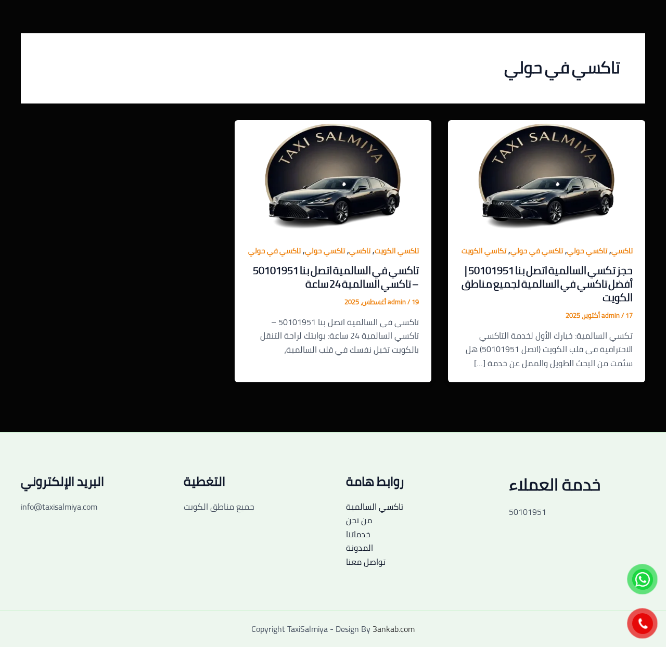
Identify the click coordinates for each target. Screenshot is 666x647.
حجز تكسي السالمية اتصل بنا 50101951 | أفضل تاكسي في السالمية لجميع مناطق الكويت (547, 284)
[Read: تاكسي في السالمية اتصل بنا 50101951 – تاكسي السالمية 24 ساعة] (333, 175)
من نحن (359, 520)
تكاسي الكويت (484, 250)
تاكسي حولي (587, 250)
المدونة (359, 547)
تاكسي (622, 250)
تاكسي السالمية (374, 506)
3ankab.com (394, 629)
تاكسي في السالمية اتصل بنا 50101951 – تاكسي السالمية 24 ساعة (336, 277)
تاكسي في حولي (536, 250)
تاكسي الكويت (397, 250)
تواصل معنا (366, 562)
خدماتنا (358, 534)
